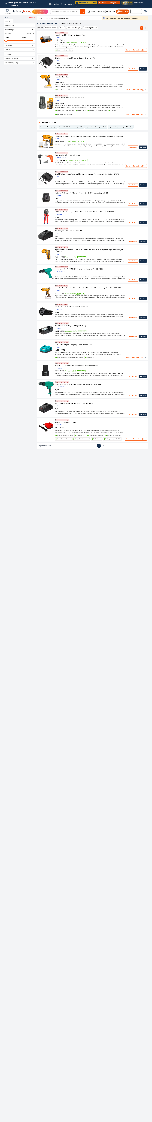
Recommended (50, 28)
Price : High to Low (91, 28)
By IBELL (57, 60)
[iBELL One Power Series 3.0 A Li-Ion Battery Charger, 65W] (46, 63)
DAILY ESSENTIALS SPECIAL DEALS (42, 11)
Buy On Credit (110, 12)
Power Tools (48, 18)
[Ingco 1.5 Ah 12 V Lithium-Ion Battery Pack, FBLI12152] (46, 102)
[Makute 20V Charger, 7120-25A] (46, 427)
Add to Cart (133, 69)
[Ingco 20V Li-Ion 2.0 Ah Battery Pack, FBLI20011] (46, 40)
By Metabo (58, 309)
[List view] (141, 28)
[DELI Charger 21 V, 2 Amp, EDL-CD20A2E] (46, 235)
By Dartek (58, 195)
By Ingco (57, 37)
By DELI (57, 233)
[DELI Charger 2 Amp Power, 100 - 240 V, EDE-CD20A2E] (46, 408)
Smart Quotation (96, 12)
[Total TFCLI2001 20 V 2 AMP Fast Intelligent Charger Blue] (46, 349)
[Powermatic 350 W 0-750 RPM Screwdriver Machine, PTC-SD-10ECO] (46, 274)
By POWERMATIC (60, 271)
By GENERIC (58, 368)
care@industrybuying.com (62, 4)
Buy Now (143, 69)
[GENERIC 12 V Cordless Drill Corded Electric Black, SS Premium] (46, 370)
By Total (57, 347)
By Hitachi (58, 328)
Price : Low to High (74, 28)
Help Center (124, 12)
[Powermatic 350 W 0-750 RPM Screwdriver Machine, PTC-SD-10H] (46, 389)
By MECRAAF (59, 214)
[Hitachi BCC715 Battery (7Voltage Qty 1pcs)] (46, 330)
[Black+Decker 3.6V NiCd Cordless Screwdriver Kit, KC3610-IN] (46, 160)
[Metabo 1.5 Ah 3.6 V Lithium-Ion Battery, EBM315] (46, 311)
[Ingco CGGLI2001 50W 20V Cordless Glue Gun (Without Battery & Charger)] (46, 81)
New (61, 28)
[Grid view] (146, 28)
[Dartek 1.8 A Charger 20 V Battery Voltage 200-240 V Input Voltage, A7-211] (46, 197)
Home (40, 18)
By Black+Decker (60, 158)
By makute (58, 425)
